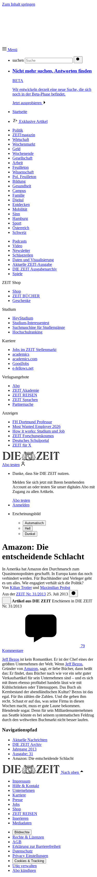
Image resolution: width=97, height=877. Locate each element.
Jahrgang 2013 (24, 749)
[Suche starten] (78, 59)
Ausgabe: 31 (22, 754)
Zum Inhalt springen (18, 4)
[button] (9, 49)
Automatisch (34, 523)
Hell (28, 528)
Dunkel (30, 534)
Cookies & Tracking (29, 861)
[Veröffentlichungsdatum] (73, 593)
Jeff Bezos (10, 659)
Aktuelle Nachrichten (29, 740)
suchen (18, 60)
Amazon (31, 668)
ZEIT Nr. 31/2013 (31, 594)
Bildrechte (21, 832)
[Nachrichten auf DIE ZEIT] (31, 459)
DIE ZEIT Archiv (27, 744)
